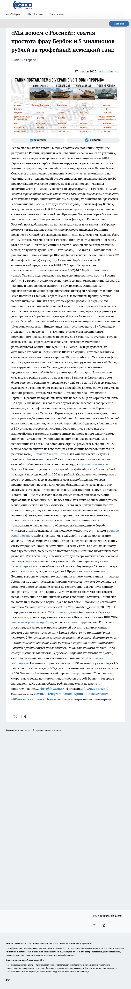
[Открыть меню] (7, 5)
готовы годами (66, 612)
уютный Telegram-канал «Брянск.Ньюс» (65, 694)
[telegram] (26, 716)
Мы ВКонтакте (35, 14)
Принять (119, 23)
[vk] (16, 716)
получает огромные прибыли (32, 622)
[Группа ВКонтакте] (38, 140)
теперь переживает (25, 566)
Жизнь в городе (24, 60)
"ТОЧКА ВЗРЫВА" (96, 689)
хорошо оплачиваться (94, 464)
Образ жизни (57, 14)
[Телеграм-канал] (93, 140)
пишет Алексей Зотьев (52, 454)
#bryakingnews (50, 689)
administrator (109, 71)
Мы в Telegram (13, 14)
